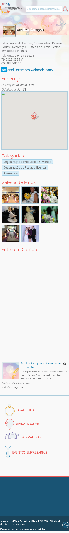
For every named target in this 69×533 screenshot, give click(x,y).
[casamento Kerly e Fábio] (49, 202)
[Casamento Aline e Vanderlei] (10, 241)
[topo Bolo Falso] (49, 222)
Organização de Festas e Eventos (25, 167)
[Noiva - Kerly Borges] (30, 202)
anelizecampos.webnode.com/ (30, 69)
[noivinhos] (10, 222)
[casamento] (10, 202)
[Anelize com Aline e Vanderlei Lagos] (30, 241)
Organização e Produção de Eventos (27, 162)
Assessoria (11, 173)
